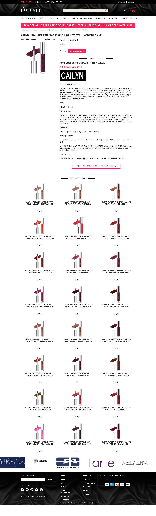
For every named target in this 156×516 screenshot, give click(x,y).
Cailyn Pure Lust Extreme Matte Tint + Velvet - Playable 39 (116, 271)
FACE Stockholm (38, 30)
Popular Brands (27, 18)
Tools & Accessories (82, 18)
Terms (85, 490)
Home (23, 30)
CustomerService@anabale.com (35, 496)
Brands (28, 30)
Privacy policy (89, 483)
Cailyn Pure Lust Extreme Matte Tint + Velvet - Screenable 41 (78, 306)
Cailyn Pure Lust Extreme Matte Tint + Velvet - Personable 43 (39, 340)
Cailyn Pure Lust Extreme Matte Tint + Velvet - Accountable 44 (78, 340)
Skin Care (100, 18)
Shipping (86, 487)
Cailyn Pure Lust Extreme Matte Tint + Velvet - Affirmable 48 (116, 374)
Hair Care (114, 18)
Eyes (49, 18)
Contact (131, 2)
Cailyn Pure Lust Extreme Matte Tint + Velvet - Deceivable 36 (116, 237)
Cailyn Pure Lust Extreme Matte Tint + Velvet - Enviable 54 (116, 443)
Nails (66, 18)
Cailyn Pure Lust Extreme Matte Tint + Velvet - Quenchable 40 (39, 306)
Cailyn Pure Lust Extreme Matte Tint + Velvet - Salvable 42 (116, 306)
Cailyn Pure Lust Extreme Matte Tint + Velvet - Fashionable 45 (116, 340)
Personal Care (130, 18)
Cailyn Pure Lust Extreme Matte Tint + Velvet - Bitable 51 (116, 409)
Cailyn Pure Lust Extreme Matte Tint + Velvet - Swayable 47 (78, 374)
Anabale (31, 10)
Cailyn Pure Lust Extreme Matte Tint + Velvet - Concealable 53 (78, 443)
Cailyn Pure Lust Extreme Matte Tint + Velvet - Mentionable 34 (39, 237)
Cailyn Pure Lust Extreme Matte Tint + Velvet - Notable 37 (39, 271)
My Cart (86, 494)
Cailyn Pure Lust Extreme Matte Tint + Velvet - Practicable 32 (78, 203)
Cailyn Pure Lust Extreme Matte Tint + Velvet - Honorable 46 (39, 374)
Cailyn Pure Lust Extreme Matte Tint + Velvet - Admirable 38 (78, 271)
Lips (57, 18)
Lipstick (47, 30)
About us (121, 2)
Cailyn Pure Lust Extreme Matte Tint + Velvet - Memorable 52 (39, 443)
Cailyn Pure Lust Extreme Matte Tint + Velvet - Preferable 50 (78, 409)
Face (41, 18)
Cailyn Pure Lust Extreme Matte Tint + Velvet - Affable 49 (39, 409)
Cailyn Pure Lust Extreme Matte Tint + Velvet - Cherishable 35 (78, 237)
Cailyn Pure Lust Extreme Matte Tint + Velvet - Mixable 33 (116, 203)
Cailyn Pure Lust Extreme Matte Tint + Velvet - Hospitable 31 (39, 203)
